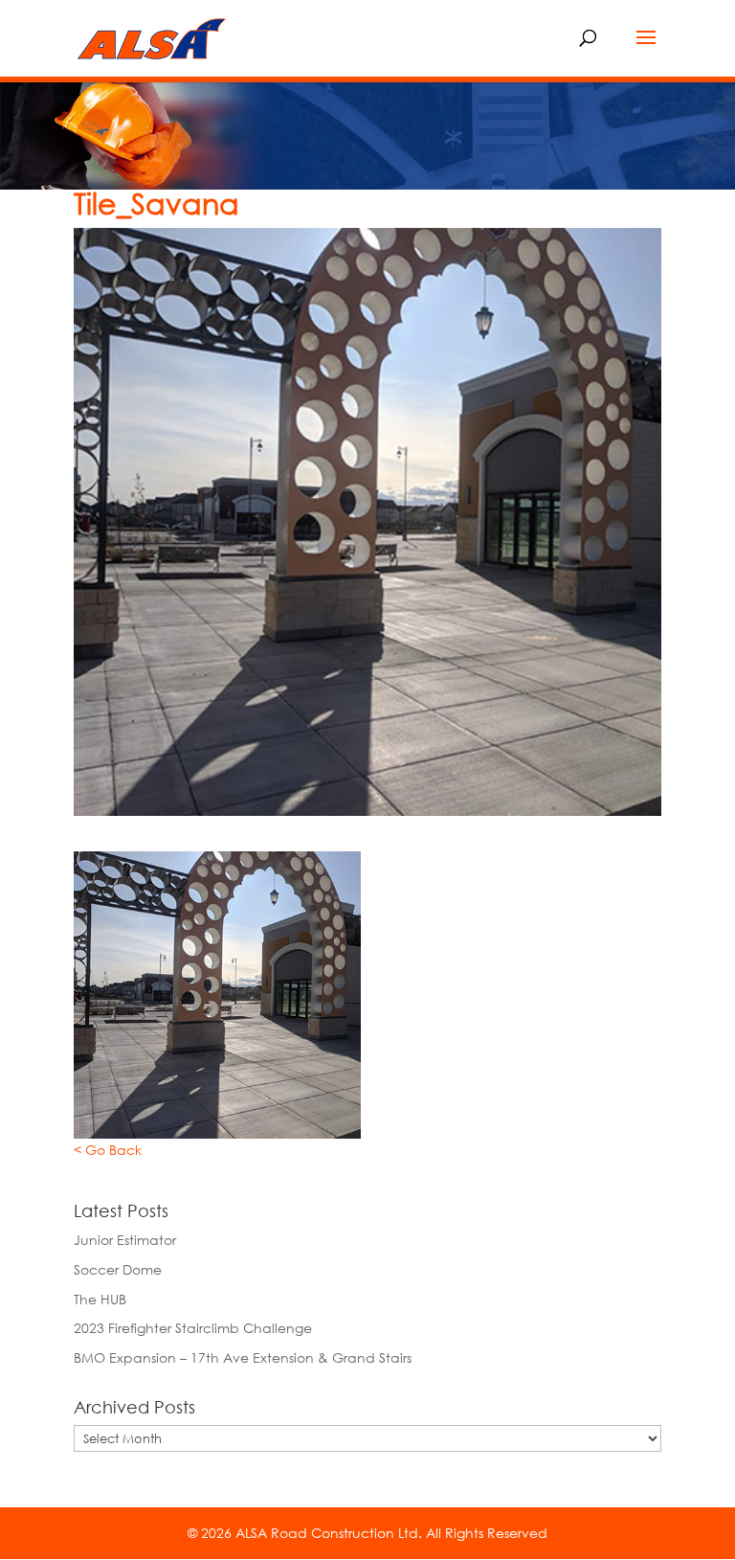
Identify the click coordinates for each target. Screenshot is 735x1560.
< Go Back (108, 1150)
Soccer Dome (118, 1269)
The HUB (100, 1299)
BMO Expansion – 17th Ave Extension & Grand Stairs (243, 1357)
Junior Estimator (125, 1240)
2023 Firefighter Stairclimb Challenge (193, 1328)
